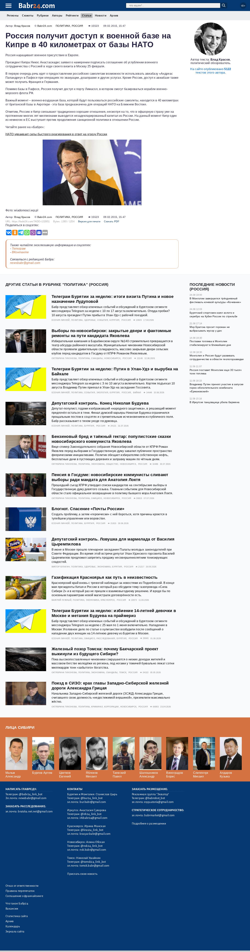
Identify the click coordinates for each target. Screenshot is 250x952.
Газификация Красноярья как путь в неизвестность (105, 577)
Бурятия (114, 320)
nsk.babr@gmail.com (93, 849)
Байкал (137, 392)
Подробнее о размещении (149, 823)
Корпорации (111, 707)
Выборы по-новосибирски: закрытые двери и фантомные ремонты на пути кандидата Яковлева (111, 333)
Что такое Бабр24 (16, 903)
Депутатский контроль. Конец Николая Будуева (100, 403)
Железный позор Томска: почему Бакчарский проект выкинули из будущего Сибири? (105, 651)
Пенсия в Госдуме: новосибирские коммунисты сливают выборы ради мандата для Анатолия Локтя (110, 477)
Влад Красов (22, 25)
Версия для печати (89, 221)
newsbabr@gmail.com (25, 262)
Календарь (12, 926)
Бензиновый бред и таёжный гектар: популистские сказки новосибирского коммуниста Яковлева (111, 439)
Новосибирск (112, 358)
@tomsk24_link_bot (93, 861)
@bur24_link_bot (91, 798)
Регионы (12, 15)
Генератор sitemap (88, 944)
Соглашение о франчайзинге (24, 896)
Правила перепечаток (20, 890)
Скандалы (97, 358)
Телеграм (19, 248)
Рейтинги (72, 15)
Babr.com (36, 6)
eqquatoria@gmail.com (158, 801)
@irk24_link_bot (91, 814)
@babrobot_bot (155, 798)
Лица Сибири (20, 727)
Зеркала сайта (14, 931)
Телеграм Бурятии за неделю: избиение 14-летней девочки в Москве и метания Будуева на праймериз (114, 613)
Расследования (105, 638)
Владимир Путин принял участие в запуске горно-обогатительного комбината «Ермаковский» (216, 388)
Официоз (96, 498)
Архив (114, 15)
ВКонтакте (20, 252)
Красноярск (108, 600)
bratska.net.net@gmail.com (35, 811)
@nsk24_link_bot (91, 845)
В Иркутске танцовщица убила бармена (214, 402)
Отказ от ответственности (22, 885)
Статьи (86, 15)
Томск (122, 672)
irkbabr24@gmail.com (93, 817)
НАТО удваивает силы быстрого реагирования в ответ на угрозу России (56, 134)
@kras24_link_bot (92, 829)
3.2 (28, 944)
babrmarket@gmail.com (159, 815)
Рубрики (42, 15)
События (102, 320)
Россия (77, 25)
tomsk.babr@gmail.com (94, 865)
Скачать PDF (111, 221)
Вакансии (11, 908)
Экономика (98, 464)
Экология (102, 392)
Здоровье (90, 320)
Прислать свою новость (82, 873)
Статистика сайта (16, 916)
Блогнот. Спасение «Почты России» (88, 508)
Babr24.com (44, 25)
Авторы (57, 15)
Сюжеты (27, 15)
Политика (63, 25)
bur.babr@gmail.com (93, 801)
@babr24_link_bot (30, 794)
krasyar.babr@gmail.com (95, 833)
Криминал (97, 707)
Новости (100, 15)
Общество (112, 464)
